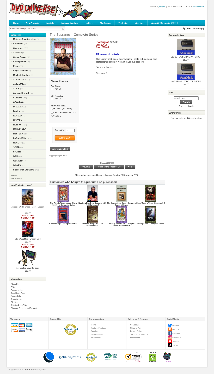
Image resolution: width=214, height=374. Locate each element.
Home (16, 23)
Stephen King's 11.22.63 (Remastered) (92, 225)
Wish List (122, 23)
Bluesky (175, 325)
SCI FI (16, 147)
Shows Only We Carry (23, 170)
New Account (198, 7)
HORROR (17, 125)
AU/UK (16, 89)
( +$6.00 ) (58, 89)
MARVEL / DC (19, 129)
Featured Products (69, 23)
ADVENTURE (19, 80)
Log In (162, 7)
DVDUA (27, 370)
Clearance (18, 48)
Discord (175, 329)
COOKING (18, 102)
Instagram (176, 337)
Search (172, 92)
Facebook (176, 333)
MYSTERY (18, 134)
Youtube (175, 341)
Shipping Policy (136, 328)
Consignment (19, 62)
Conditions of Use (18, 293)
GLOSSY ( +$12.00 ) (62, 108)
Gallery (89, 23)
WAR (15, 156)
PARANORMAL (20, 138)
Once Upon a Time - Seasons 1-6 (150, 203)
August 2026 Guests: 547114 (164, 23)
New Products (32, 23)
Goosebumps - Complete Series (63, 224)
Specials (50, 23)
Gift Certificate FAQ (19, 305)
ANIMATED (18, 84)
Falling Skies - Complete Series (150, 224)
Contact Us (134, 325)
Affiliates (17, 53)
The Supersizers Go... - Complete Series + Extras (121, 204)
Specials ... (15, 175)
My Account (105, 23)
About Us (15, 284)
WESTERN (18, 161)
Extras (16, 66)
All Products (96, 337)
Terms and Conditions (139, 334)
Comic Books (19, 57)
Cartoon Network (21, 93)
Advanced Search (186, 106)
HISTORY (17, 120)
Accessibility (16, 296)
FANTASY (17, 116)
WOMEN (17, 165)
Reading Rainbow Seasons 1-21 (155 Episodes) (92, 204)
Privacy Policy (136, 331)
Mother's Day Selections (24, 39)
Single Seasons (20, 71)
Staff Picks (18, 44)
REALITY (17, 143)
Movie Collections (21, 75)
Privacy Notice (17, 290)
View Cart (139, 23)
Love (43, 370)
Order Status (16, 299)
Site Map (14, 302)
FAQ (13, 287)
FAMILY (16, 111)
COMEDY (17, 98)
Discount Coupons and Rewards (24, 308)
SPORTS (17, 152)
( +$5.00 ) (58, 99)
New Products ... (17, 178)
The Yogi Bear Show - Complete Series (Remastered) (121, 225)
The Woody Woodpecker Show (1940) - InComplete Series (63, 204)
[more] (29, 185)
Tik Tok (175, 345)
